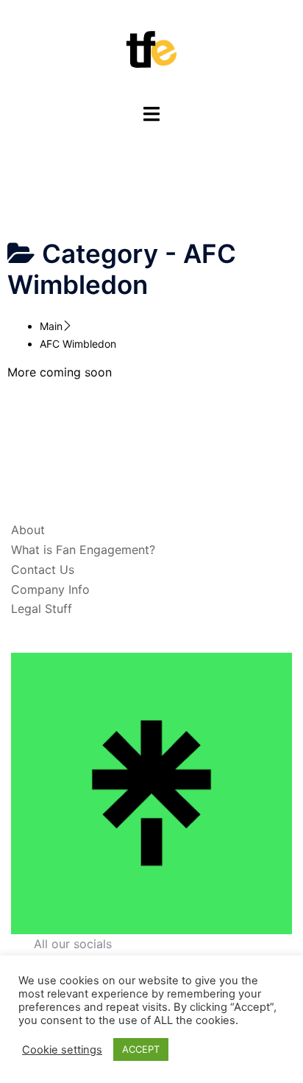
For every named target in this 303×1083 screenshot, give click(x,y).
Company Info (50, 589)
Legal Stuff (41, 608)
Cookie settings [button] (62, 1049)
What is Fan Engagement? (83, 549)
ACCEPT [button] (141, 1049)
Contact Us (42, 569)
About (28, 529)
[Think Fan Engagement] (151, 50)
